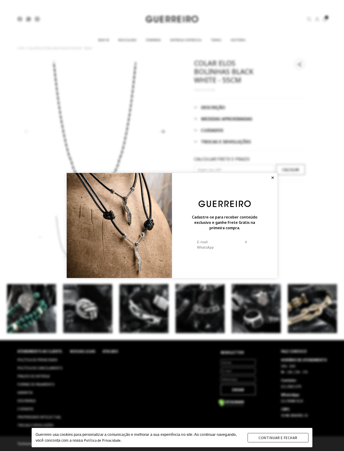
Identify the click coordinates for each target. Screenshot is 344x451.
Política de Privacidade (102, 440)
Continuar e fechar (278, 437)
